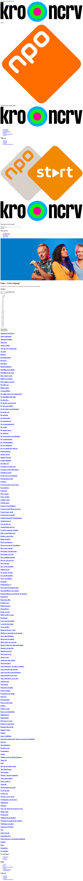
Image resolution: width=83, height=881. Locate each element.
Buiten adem (5, 388)
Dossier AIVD (5, 454)
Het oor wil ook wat (7, 560)
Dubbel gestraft (6, 457)
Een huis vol (5, 235)
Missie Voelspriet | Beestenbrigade (12, 645)
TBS (2, 763)
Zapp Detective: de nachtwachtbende (13, 839)
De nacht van (5, 412)
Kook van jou (5, 612)
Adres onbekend (6, 336)
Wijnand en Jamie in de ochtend (11, 821)
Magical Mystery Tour (8, 630)
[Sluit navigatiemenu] (1, 127)
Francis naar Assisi (7, 512)
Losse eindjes (5, 627)
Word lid (2, 22)
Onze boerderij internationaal (11, 672)
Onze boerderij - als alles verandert (12, 666)
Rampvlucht (5, 718)
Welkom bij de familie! (8, 818)
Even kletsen (5, 488)
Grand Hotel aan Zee (8, 527)
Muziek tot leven (6, 651)
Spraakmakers (5, 745)
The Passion (4, 772)
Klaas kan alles (6, 600)
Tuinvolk (3, 784)
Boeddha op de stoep (7, 373)
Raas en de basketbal (7, 712)
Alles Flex (4, 342)
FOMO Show (5, 503)
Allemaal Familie (6, 339)
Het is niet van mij (7, 548)
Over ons (5, 858)
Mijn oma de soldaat (7, 639)
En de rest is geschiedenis (9, 476)
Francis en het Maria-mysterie (11, 509)
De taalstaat (4, 433)
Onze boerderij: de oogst (9, 675)
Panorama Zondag (7, 687)
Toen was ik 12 (5, 781)
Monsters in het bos (7, 648)
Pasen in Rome (5, 690)
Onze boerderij (6, 663)
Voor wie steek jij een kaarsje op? (12, 808)
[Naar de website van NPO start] (41, 104)
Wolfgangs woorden (7, 824)
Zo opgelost (4, 851)
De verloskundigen (7, 442)
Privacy (4, 868)
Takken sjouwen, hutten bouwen (11, 757)
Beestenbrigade (6, 357)
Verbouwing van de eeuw (9, 799)
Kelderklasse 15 (6, 584)
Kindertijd (4, 597)
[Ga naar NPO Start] (41, 200)
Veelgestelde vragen (7, 869)
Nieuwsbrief (5, 236)
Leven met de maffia (7, 621)
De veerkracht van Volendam (10, 436)
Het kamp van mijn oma (9, 551)
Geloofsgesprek (6, 521)
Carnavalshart (5, 391)
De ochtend (4, 415)
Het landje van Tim (7, 554)
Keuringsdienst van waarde (10, 591)
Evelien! (3, 482)
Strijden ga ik (5, 748)
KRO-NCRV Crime (7, 615)
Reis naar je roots (6, 721)
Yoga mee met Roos (7, 827)
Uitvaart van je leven (7, 796)
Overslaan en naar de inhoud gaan (7, 1)
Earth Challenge (6, 460)
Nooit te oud (5, 657)
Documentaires (6, 451)
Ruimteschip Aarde (7, 727)
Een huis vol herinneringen (9, 469)
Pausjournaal (5, 700)
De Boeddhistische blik (8, 397)
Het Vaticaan (5, 563)
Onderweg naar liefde (8, 660)
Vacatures (5, 859)
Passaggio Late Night (8, 693)
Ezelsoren (4, 491)
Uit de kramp (5, 790)
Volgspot (3, 805)
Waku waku (4, 812)
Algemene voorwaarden (8, 867)
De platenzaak (5, 418)
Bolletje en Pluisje (7, 379)
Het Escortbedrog (6, 542)
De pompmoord (6, 421)
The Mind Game (6, 769)
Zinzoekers (4, 848)
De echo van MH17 (7, 406)
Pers (4, 865)
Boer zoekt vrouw (6, 376)
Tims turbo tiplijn (6, 778)
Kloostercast (5, 603)
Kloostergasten (6, 606)
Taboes (3, 754)
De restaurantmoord (7, 424)
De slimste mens (6, 234)
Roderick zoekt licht (7, 724)
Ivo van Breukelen (7, 575)
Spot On (3, 742)
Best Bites (4, 363)
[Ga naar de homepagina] (41, 21)
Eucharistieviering (7, 479)
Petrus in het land (6, 703)
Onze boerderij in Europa (9, 669)
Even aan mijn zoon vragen (10, 485)
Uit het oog (4, 793)
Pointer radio (5, 709)
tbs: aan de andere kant (8, 766)
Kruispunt (4, 618)
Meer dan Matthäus (7, 636)
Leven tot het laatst (7, 624)
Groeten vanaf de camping (9, 530)
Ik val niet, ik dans (7, 572)
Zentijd (3, 842)
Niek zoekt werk (6, 654)
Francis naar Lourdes (8, 515)
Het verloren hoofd (7, 566)
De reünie (4, 427)
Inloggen (10, 105)
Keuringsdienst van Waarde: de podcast (14, 594)
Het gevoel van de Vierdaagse (10, 545)
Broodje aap (5, 385)
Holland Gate (5, 569)
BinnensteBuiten (6, 367)
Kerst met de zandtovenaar (10, 587)
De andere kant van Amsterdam (11, 394)
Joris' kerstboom (6, 578)
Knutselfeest (5, 609)
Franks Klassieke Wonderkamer (11, 518)
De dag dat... (5, 400)
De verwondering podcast (9, 448)
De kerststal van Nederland (10, 409)
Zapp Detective (6, 836)
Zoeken (2, 226)
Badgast (3, 354)
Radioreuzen (5, 715)
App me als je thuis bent (8, 348)
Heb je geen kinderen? (8, 533)
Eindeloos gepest (6, 472)
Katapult (3, 581)
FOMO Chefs (5, 500)
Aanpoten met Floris (7, 333)
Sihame (3, 733)
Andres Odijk (5, 345)
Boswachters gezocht (7, 382)
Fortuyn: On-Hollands (8, 506)
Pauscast (3, 697)
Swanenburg (5, 751)
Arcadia (3, 351)
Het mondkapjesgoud (8, 557)
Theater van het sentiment (9, 775)
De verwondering (6, 445)
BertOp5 (3, 360)
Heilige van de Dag (7, 536)
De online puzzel (6, 233)
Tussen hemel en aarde (8, 787)
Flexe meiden (5, 497)
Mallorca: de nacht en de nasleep (11, 633)
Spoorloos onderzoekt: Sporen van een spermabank (18, 739)
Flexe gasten (5, 494)
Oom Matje (4, 684)
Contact (4, 864)
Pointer (3, 706)
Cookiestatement (6, 870)
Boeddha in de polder (8, 370)
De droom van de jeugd (8, 403)
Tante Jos (4, 760)
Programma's (5, 856)
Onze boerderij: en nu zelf (9, 678)
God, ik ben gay (6, 524)
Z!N (2, 830)
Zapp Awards (5, 833)
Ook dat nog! (5, 681)
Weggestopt (4, 815)
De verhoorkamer (6, 439)
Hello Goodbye (6, 539)
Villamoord (4, 802)
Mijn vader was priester (9, 642)
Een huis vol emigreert (8, 466)
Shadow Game (5, 730)
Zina (2, 845)
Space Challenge (6, 736)
